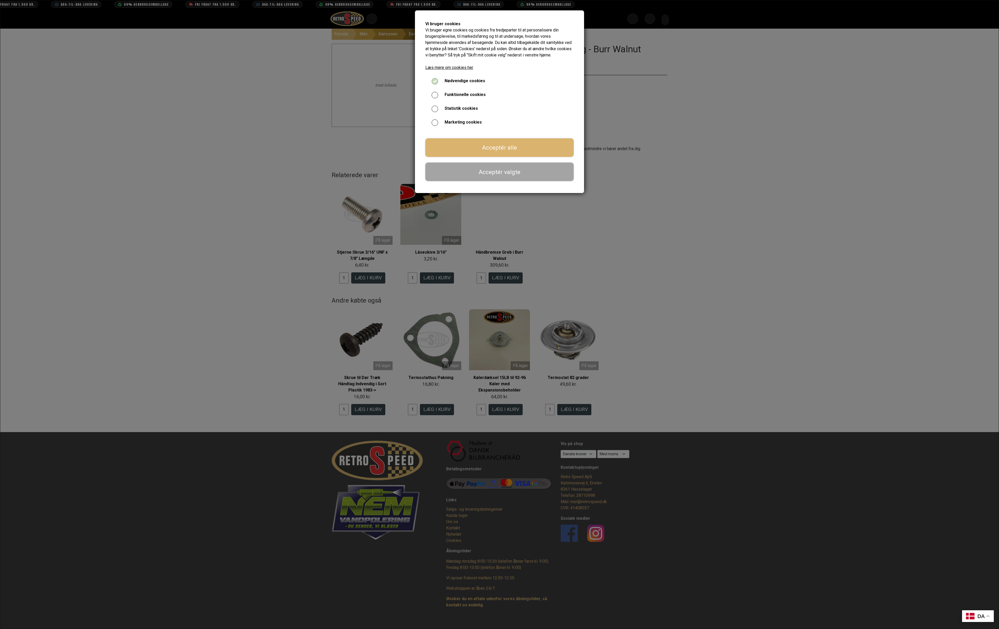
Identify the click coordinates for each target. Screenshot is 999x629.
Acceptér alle (499, 147)
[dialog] (499, 314)
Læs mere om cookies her (449, 67)
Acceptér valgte (499, 172)
